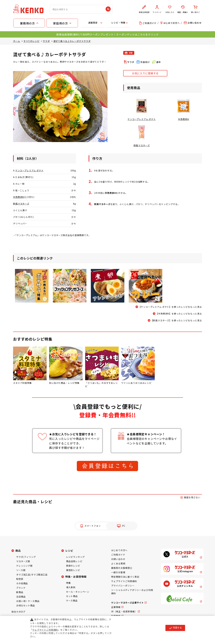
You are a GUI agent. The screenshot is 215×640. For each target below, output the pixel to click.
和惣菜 (19, 578)
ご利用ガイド (118, 554)
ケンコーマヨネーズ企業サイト (127, 602)
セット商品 (72, 596)
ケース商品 (72, 600)
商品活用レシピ (74, 561)
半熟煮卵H (18, 197)
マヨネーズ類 (23, 561)
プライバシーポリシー (122, 585)
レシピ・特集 (118, 22)
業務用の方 (27, 23)
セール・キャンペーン (77, 591)
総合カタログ (18, 611)
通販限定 (92, 22)
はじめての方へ (119, 550)
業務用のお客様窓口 (121, 567)
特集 (68, 582)
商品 (18, 550)
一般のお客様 (118, 572)
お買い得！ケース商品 (27, 601)
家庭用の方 (60, 23)
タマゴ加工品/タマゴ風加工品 (32, 574)
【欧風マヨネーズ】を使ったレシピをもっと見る (176, 320)
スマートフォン (92, 525)
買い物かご (195, 12)
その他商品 (22, 583)
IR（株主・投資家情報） (124, 611)
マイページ (157, 12)
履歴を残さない (192, 497)
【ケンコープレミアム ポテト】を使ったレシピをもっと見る (170, 306)
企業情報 (115, 607)
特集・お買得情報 (76, 576)
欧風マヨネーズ (21, 203)
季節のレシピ (73, 565)
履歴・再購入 (182, 12)
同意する (175, 628)
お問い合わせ (118, 559)
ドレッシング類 (24, 565)
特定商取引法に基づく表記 (125, 576)
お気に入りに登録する (145, 73)
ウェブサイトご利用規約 (124, 581)
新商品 (19, 592)
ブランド (20, 587)
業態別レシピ (73, 570)
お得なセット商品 (25, 605)
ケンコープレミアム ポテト (29, 170)
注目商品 (20, 596)
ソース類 (20, 570)
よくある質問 (118, 563)
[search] (108, 9)
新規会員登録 (144, 12)
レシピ (69, 550)
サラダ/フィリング (26, 556)
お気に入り (169, 12)
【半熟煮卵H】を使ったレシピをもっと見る (179, 313)
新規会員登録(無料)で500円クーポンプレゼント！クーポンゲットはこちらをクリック (107, 34)
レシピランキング (75, 556)
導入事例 (70, 587)
